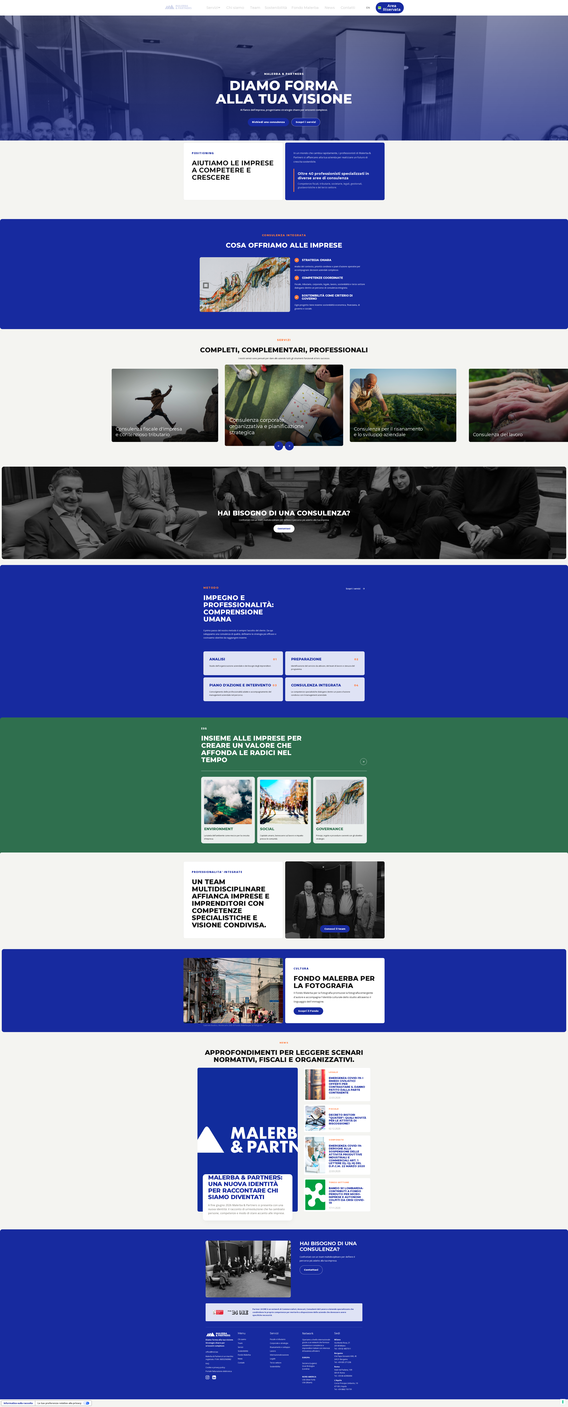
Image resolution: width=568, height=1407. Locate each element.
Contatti (241, 1363)
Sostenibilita (275, 1366)
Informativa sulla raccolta (18, 1403)
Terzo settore (275, 1363)
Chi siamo (242, 1339)
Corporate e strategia (279, 1343)
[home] (178, 7)
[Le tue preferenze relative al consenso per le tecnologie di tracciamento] (563, 1402)
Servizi (240, 1347)
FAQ (207, 1363)
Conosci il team (334, 928)
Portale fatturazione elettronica (219, 1371)
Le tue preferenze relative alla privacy (59, 1403)
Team (240, 1343)
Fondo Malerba (244, 1355)
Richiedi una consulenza (268, 122)
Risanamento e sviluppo (280, 1347)
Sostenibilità (243, 1351)
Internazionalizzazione (279, 1355)
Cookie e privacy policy (215, 1367)
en (368, 7)
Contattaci (284, 528)
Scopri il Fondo (308, 1011)
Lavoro (273, 1351)
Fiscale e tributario (277, 1339)
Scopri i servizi (306, 122)
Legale (272, 1359)
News (240, 1359)
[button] (213, 8)
